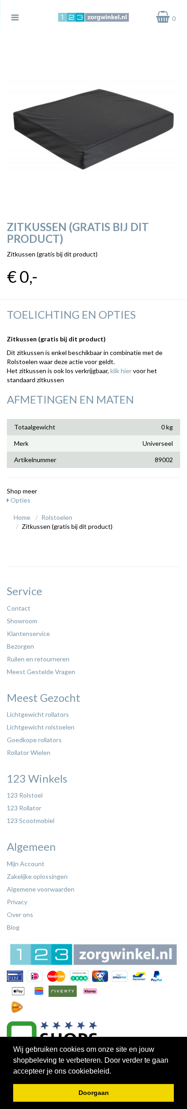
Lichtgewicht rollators (38, 714)
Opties (19, 500)
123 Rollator (24, 808)
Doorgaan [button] (94, 1092)
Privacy (17, 902)
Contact (18, 608)
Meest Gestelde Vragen (41, 671)
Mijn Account (25, 863)
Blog (13, 927)
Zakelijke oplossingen (37, 876)
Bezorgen (20, 646)
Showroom (22, 621)
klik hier (121, 371)
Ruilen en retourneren (38, 659)
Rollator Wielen (28, 752)
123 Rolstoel (25, 795)
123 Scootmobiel (30, 820)
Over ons (20, 914)
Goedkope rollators (34, 740)
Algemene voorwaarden (40, 889)
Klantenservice (28, 633)
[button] (114, 1071)
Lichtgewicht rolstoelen (40, 727)
